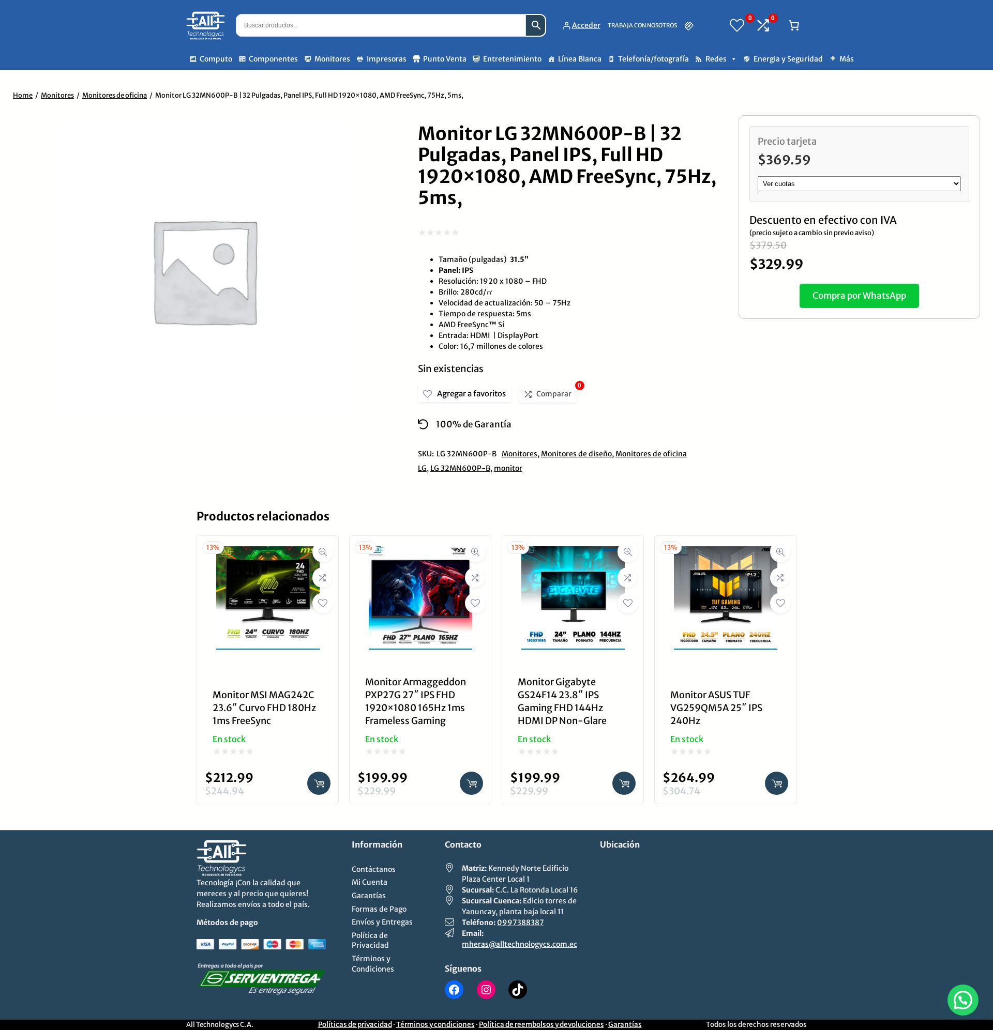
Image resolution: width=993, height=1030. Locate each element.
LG (422, 468)
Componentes (273, 59)
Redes (716, 59)
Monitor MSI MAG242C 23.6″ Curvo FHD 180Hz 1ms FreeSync (264, 708)
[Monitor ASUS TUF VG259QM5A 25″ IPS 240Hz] (725, 553)
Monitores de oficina (114, 95)
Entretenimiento (512, 59)
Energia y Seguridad (788, 59)
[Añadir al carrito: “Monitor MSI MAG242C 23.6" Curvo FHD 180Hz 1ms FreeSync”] (318, 783)
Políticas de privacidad (355, 1024)
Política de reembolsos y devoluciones (541, 1024)
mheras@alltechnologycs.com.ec (519, 944)
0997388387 (520, 922)
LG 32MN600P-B (460, 468)
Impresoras (387, 59)
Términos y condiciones (435, 1024)
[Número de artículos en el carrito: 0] (794, 25)
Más (846, 59)
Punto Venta (445, 59)
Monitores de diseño (576, 453)
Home (23, 95)
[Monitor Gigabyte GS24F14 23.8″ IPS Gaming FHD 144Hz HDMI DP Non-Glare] (573, 553)
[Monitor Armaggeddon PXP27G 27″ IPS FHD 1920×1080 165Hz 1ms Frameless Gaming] (420, 553)
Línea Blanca (579, 59)
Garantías (625, 1024)
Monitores (332, 59)
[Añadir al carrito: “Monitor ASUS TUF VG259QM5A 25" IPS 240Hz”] (776, 783)
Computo (216, 59)
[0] (737, 25)
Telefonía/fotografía (653, 59)
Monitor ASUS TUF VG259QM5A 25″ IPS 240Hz (716, 708)
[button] (963, 1000)
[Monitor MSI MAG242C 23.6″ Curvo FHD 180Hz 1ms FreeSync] (268, 553)
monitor (508, 468)
